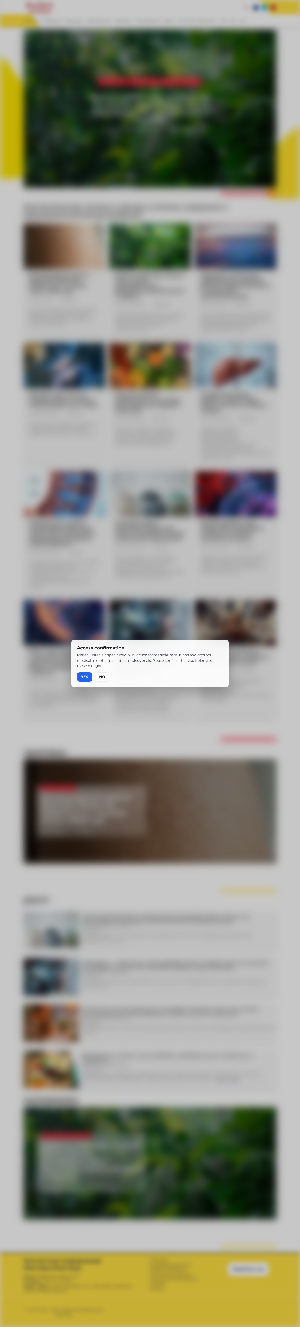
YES (84, 677)
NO (102, 677)
